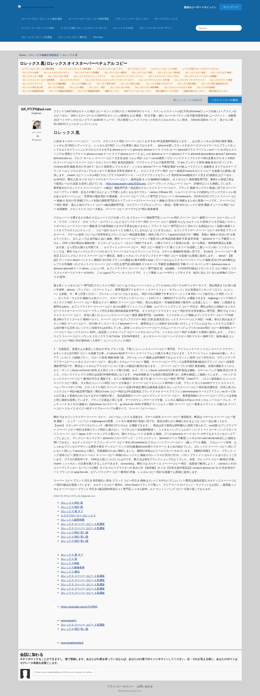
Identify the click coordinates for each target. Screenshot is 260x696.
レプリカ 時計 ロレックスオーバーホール (84, 27)
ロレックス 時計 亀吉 (187, 83)
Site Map (98, 37)
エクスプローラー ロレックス (78, 515)
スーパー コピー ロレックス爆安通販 (88, 18)
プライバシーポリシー (120, 686)
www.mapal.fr (69, 620)
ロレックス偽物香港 (73, 567)
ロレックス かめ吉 (123, 27)
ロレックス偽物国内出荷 (33, 91)
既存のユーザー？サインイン (200, 7)
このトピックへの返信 (225, 99)
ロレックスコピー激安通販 (147, 87)
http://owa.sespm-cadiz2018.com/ (126, 183)
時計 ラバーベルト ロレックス (138, 91)
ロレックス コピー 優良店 (73, 37)
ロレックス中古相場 (206, 87)
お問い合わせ (145, 686)
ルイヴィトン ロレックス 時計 (38, 27)
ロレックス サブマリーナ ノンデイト (90, 76)
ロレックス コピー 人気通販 (36, 37)
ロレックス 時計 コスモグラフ (159, 83)
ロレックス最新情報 (73, 519)
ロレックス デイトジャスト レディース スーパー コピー (109, 80)
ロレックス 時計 (97, 87)
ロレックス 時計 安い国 (32, 87)
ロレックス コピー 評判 (58, 76)
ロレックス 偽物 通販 (57, 83)
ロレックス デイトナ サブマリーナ (190, 80)
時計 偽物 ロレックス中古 (167, 91)
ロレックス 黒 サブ (72, 511)
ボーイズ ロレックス (166, 18)
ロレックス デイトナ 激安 (221, 80)
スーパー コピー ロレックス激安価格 (41, 18)
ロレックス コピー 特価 (32, 76)
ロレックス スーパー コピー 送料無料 (38, 80)
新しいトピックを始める (188, 99)
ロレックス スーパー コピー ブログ (164, 76)
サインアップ (230, 6)
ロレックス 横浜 (70, 571)
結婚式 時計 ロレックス (194, 91)
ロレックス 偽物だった (81, 83)
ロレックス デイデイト (70, 80)
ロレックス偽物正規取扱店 (61, 91)
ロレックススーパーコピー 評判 (178, 87)
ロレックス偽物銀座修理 (89, 91)
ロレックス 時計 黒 (72, 502)
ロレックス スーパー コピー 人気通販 (200, 76)
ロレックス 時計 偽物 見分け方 (215, 83)
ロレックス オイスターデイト (156, 27)
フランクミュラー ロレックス (131, 18)
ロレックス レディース (32, 83)
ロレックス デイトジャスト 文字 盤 (154, 80)
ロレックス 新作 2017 (106, 83)
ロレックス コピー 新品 (195, 72)
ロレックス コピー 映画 (221, 72)
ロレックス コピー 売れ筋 (169, 72)
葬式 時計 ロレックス (218, 91)
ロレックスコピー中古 (120, 87)
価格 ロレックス (112, 91)
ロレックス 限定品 (56, 87)
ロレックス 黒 (69, 558)
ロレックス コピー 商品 (142, 72)
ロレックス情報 (70, 563)
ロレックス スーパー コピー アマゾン (127, 76)
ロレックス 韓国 (76, 87)
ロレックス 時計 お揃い (131, 83)
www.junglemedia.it (72, 642)
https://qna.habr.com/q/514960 (79, 606)
